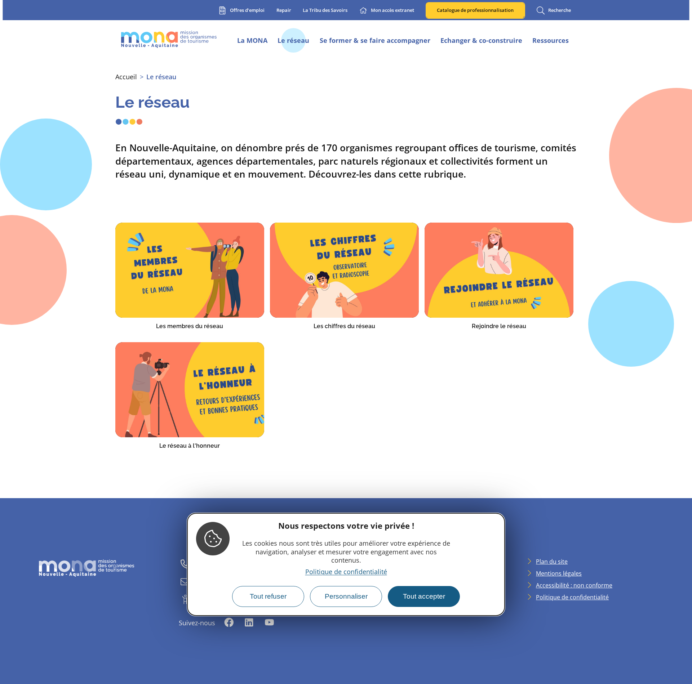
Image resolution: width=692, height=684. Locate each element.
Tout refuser (268, 596)
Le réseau (161, 76)
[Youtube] (269, 623)
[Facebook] (228, 623)
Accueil (126, 76)
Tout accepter (424, 596)
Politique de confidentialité (346, 571)
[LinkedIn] (249, 623)
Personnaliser (346, 596)
